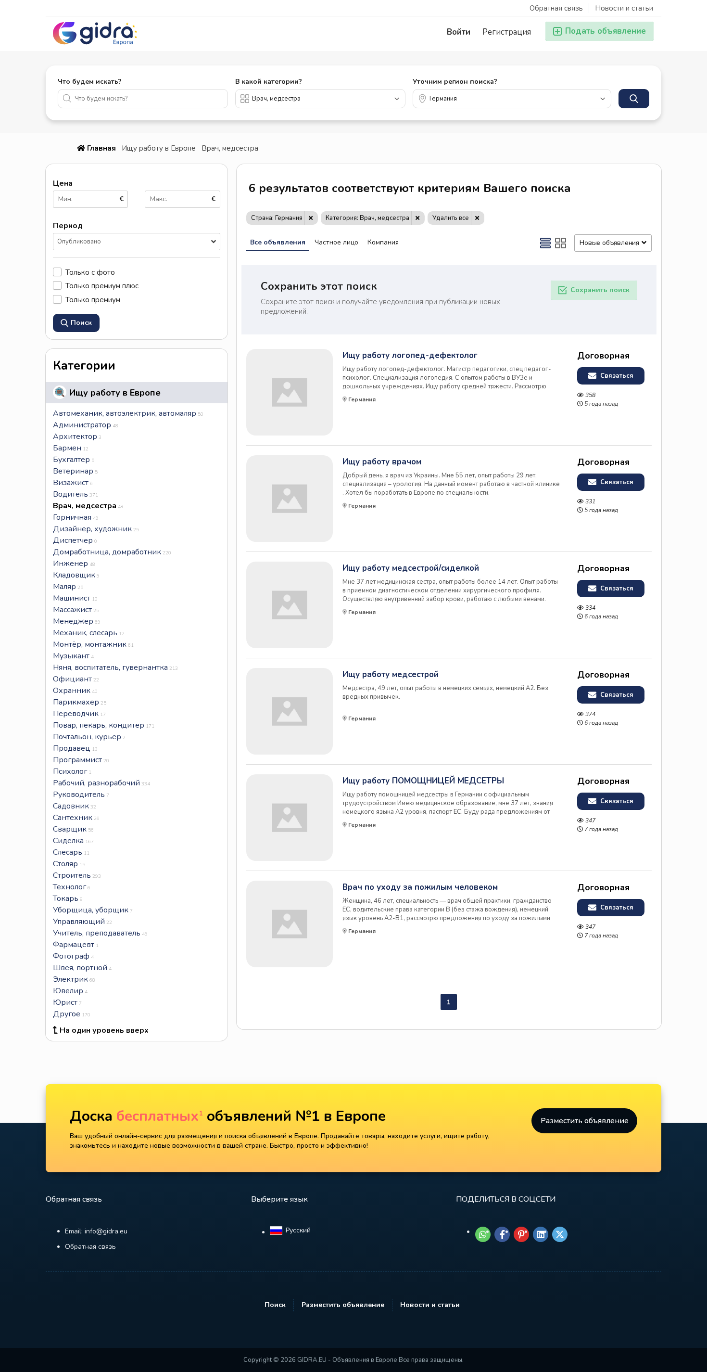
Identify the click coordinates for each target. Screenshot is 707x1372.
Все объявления (277, 242)
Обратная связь (556, 8)
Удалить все (450, 218)
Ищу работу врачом (381, 462)
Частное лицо (336, 242)
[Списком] (545, 243)
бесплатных (159, 1116)
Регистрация (506, 32)
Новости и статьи (624, 8)
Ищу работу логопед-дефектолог (410, 355)
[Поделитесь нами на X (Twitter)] (560, 1234)
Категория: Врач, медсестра (367, 218)
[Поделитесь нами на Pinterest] (521, 1234)
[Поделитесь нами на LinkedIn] (540, 1234)
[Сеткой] (560, 243)
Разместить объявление (585, 1121)
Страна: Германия (277, 218)
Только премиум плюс (102, 285)
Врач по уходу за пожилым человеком (420, 887)
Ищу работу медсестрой (390, 674)
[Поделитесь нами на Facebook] (502, 1234)
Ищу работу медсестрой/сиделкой (410, 568)
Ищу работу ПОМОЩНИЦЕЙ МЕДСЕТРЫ (423, 781)
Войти (458, 32)
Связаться (615, 376)
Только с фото (90, 272)
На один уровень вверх (104, 1030)
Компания (383, 242)
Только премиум (92, 299)
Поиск (275, 1304)
